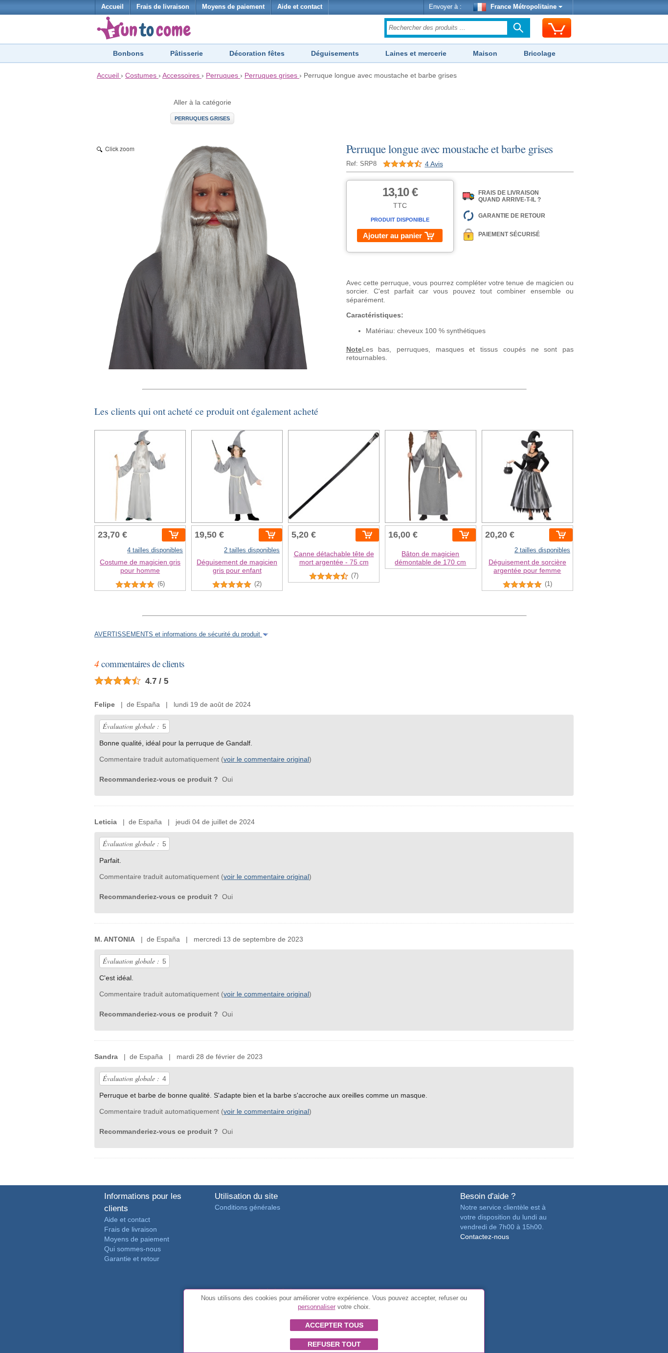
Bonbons (128, 53)
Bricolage (540, 53)
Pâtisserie (186, 53)
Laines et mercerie (415, 53)
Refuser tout (334, 1344)
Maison (485, 53)
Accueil (112, 6)
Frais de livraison (162, 6)
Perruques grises (202, 118)
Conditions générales (247, 1207)
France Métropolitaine (523, 6)
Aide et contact (299, 6)
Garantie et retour (131, 1259)
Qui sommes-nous (132, 1249)
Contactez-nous (484, 1236)
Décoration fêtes (257, 53)
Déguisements (335, 53)
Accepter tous (334, 1325)
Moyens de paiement (233, 6)
